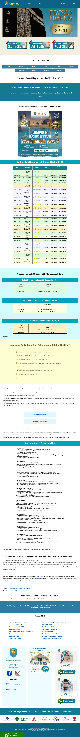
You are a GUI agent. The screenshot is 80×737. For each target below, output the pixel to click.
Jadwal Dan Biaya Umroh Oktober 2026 (44, 728)
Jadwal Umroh (15, 590)
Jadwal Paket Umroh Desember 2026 (21, 588)
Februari (21, 66)
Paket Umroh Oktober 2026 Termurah (12, 428)
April (46, 66)
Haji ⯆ (52, 3)
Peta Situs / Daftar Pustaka (44, 730)
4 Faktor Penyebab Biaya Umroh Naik (53, 636)
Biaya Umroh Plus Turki (40, 414)
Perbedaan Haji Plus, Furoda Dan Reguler (21, 631)
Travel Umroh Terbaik (15, 638)
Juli (59, 66)
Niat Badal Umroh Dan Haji (49, 629)
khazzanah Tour (37, 730)
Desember (58, 70)
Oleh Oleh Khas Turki (48, 626)
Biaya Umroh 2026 (14, 636)
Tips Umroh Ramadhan (48, 631)
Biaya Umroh (9, 590)
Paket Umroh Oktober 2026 (24, 585)
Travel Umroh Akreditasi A (16, 634)
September (21, 70)
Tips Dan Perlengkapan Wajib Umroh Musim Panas (56, 622)
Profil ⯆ (40, 3)
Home (29, 3)
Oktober (34, 70)
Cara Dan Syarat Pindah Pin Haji (18, 622)
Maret (33, 66)
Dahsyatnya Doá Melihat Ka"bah (51, 638)
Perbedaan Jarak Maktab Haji (17, 626)
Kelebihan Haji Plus (14, 629)
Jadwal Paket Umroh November (40, 421)
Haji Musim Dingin (47, 624)
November (46, 70)
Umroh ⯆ (63, 3)
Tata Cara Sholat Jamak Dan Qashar (52, 634)
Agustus (72, 66)
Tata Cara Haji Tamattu (15, 624)
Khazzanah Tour (38, 576)
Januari (8, 66)
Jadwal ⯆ (74, 3)
